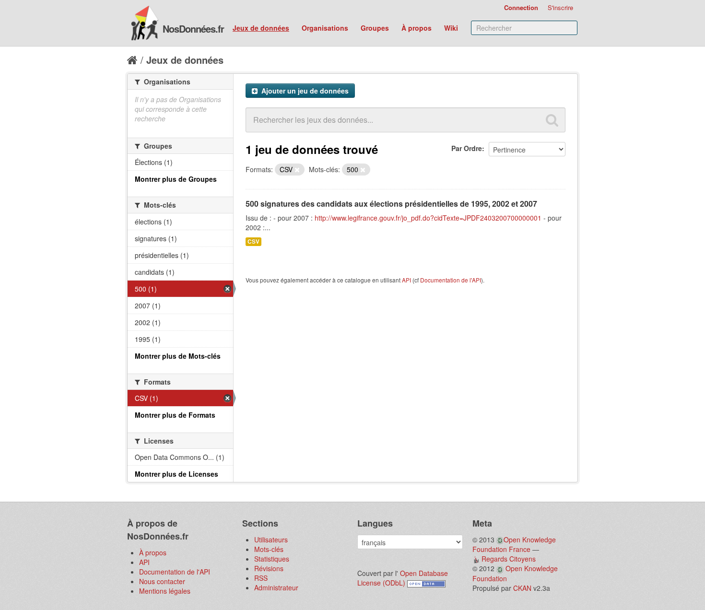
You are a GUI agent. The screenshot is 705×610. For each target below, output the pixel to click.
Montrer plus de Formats (175, 415)
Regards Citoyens (509, 558)
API (406, 280)
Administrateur (276, 587)
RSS (261, 578)
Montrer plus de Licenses (176, 474)
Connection (521, 7)
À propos (416, 28)
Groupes (375, 28)
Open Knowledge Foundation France (514, 544)
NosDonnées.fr (193, 28)
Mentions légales (164, 591)
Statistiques (271, 558)
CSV (253, 241)
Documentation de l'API (450, 280)
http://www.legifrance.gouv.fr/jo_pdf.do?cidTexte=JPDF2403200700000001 (428, 218)
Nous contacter (162, 581)
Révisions (268, 568)
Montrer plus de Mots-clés (178, 356)
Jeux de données (261, 28)
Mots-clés (268, 549)
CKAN (522, 588)
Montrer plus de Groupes (176, 179)
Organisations (325, 28)
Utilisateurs (271, 539)
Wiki (451, 28)
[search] (552, 120)
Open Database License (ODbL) (402, 577)
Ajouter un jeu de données (304, 90)
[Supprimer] (297, 170)
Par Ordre (466, 148)
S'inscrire (560, 7)
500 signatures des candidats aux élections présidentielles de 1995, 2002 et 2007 (391, 203)
